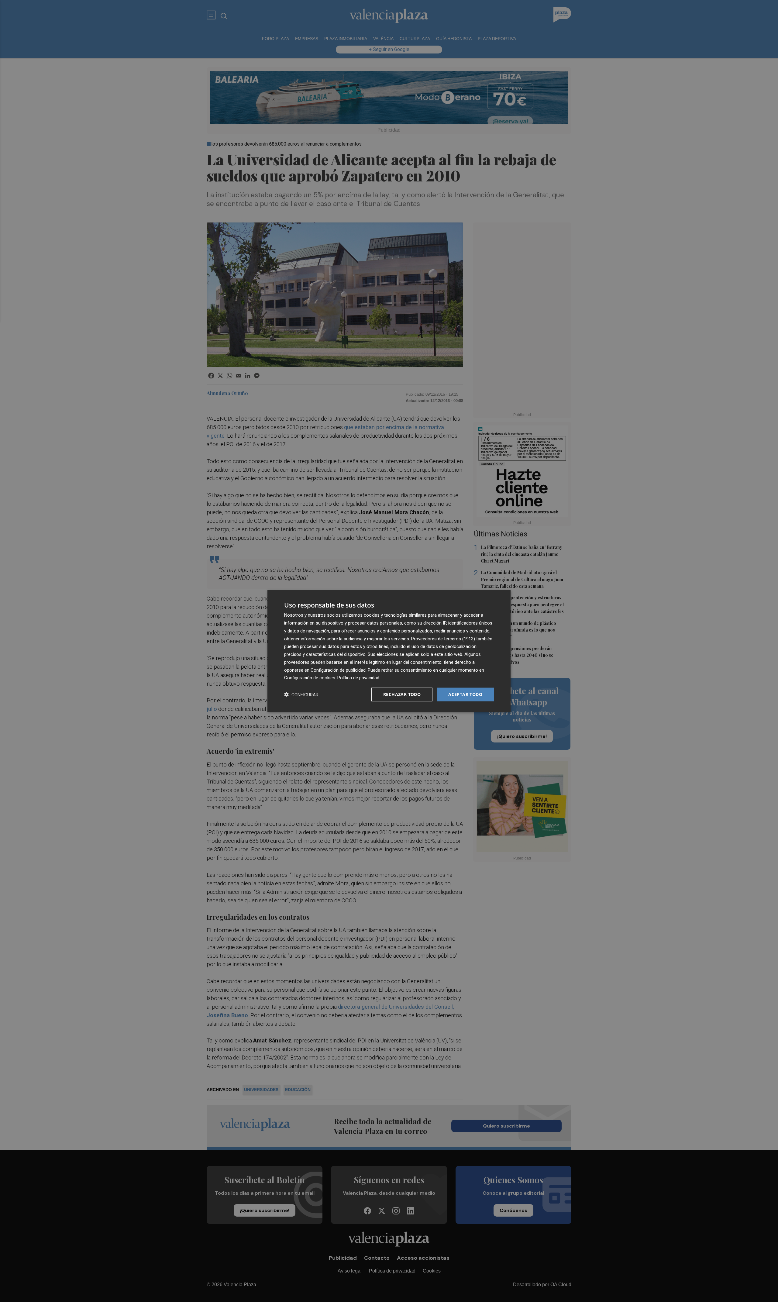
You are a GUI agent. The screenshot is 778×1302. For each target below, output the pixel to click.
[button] (301, 694)
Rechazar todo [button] (402, 694)
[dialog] (389, 651)
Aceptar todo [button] (465, 694)
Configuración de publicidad (338, 670)
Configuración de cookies (309, 677)
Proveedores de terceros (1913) (443, 638)
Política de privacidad (358, 677)
